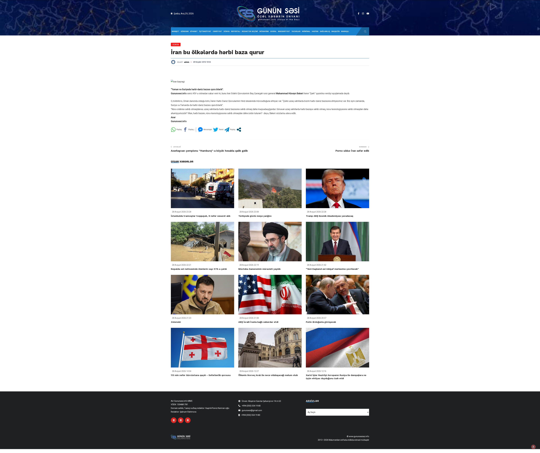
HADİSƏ (315, 31)
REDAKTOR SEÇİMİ (250, 31)
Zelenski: (176, 322)
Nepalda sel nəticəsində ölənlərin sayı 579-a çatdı (199, 269)
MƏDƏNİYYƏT (284, 31)
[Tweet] (218, 129)
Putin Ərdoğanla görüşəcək (321, 322)
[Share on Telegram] (229, 129)
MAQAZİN (335, 31)
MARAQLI (345, 31)
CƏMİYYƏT (217, 31)
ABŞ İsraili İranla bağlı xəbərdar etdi (258, 322)
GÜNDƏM (185, 31)
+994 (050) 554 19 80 (251, 406)
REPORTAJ (235, 31)
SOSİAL (273, 31)
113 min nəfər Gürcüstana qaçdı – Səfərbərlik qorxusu (201, 375)
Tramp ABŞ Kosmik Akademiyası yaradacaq (329, 216)
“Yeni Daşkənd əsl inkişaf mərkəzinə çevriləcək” (332, 269)
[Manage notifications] (533, 447)
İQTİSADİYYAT (205, 31)
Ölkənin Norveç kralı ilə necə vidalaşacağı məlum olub (268, 375)
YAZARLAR (296, 31)
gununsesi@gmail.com (252, 410)
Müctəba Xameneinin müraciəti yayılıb (259, 269)
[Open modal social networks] (238, 129)
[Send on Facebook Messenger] (205, 129)
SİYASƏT (194, 31)
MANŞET (175, 31)
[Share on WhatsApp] (176, 129)
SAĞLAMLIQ (325, 31)
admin (186, 62)
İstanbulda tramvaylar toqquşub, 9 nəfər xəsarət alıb (200, 216)
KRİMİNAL (306, 31)
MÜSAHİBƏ (264, 31)
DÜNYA (227, 31)
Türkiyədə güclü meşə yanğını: (255, 216)
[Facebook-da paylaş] (188, 129)
